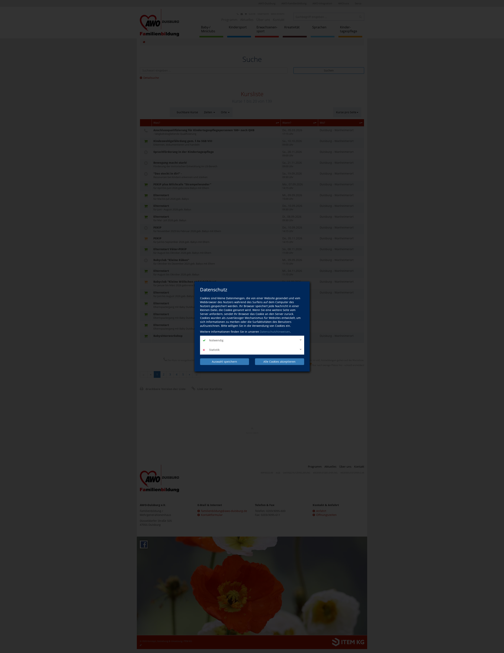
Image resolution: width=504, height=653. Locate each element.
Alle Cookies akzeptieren (279, 361)
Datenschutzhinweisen (275, 331)
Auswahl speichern (224, 361)
